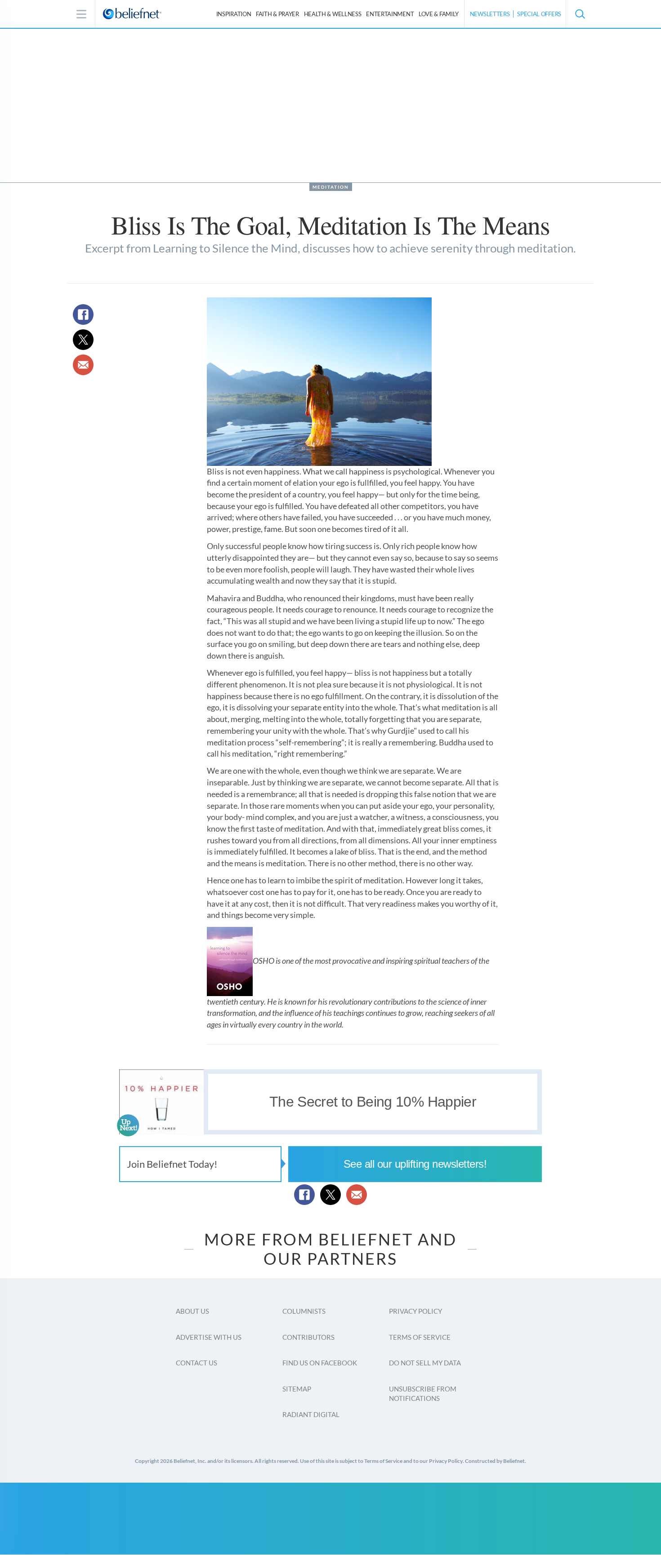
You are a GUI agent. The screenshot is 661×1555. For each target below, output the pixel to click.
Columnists (304, 1311)
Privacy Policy (415, 1311)
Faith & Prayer (277, 14)
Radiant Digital (310, 1414)
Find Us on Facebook (319, 1363)
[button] (580, 14)
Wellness (333, 14)
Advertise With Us (208, 1337)
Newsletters (490, 14)
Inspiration (233, 14)
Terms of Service (420, 1337)
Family (439, 14)
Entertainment (390, 14)
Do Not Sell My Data (425, 1363)
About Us (192, 1311)
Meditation (331, 187)
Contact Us (196, 1363)
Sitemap (296, 1389)
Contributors (308, 1337)
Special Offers (539, 14)
